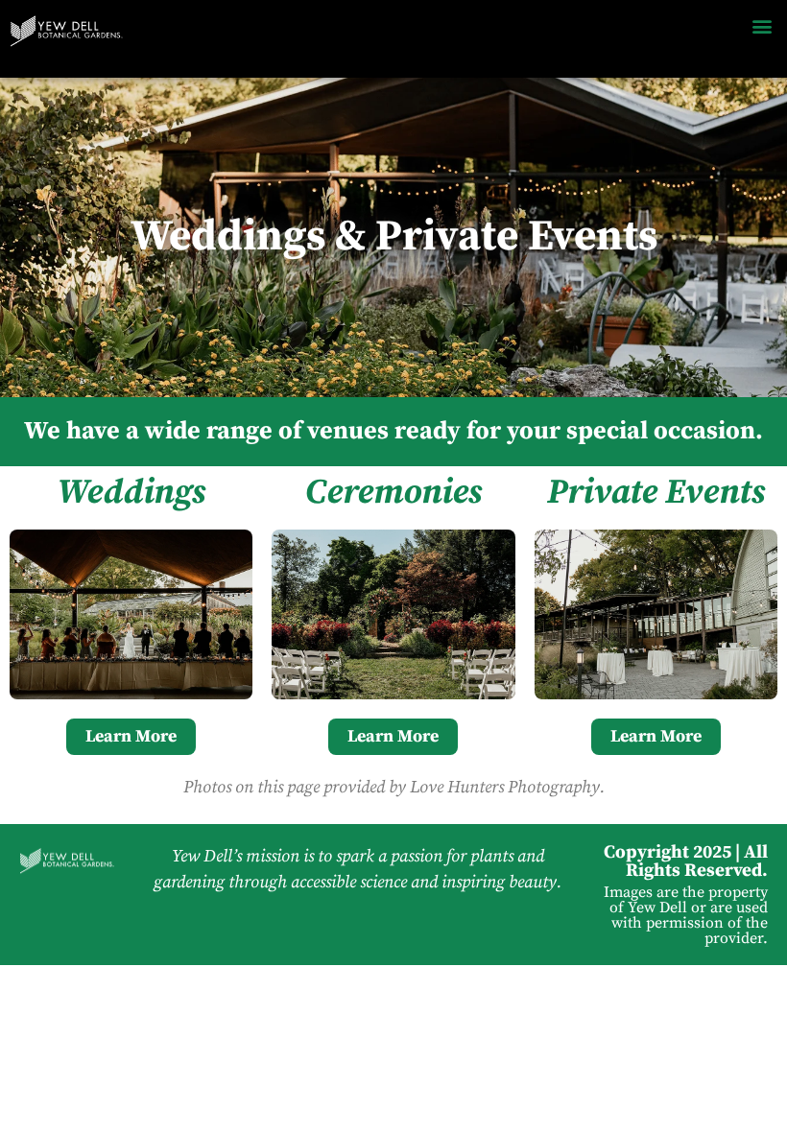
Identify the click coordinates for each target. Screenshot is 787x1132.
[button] (761, 25)
